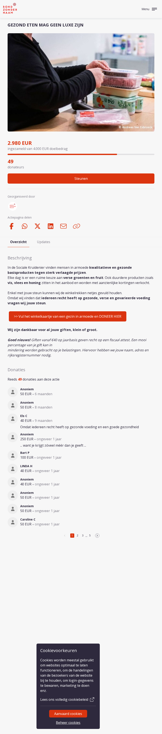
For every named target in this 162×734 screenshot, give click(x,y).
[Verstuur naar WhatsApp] (25, 226)
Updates (43, 242)
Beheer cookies (68, 722)
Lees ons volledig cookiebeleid (64, 699)
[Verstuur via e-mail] (63, 226)
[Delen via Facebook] (12, 226)
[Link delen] (77, 226)
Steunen (81, 178)
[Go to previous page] (65, 535)
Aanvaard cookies (68, 713)
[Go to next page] (97, 535)
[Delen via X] (38, 226)
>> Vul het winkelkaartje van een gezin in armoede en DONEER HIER (67, 316)
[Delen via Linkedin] (51, 226)
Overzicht (18, 242)
